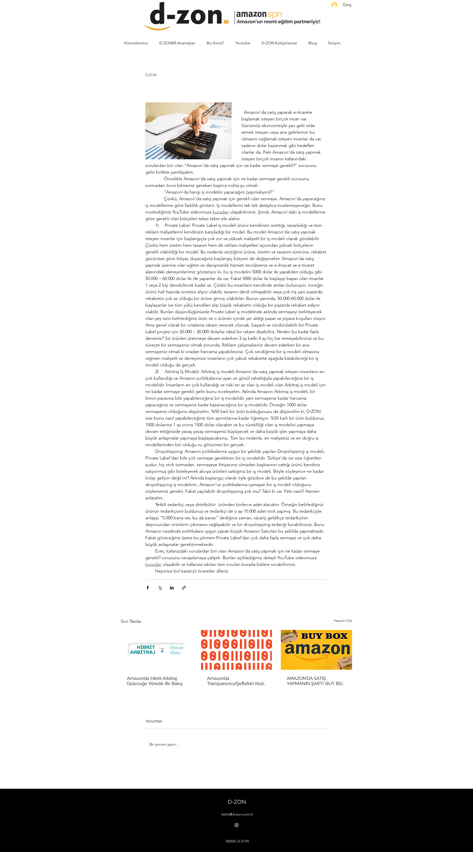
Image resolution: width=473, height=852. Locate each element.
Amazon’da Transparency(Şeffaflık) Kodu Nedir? (236, 681)
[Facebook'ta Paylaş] (147, 587)
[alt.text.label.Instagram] (236, 825)
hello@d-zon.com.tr (237, 814)
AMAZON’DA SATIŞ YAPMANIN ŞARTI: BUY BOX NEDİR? (316, 681)
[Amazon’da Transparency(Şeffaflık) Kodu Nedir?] (236, 650)
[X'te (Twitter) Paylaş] (159, 587)
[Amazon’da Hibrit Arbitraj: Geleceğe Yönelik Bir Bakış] (156, 650)
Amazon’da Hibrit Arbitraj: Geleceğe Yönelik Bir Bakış (155, 681)
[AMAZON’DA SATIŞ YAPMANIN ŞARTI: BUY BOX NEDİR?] (316, 650)
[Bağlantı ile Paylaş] (184, 587)
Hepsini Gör (343, 620)
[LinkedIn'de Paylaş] (171, 587)
